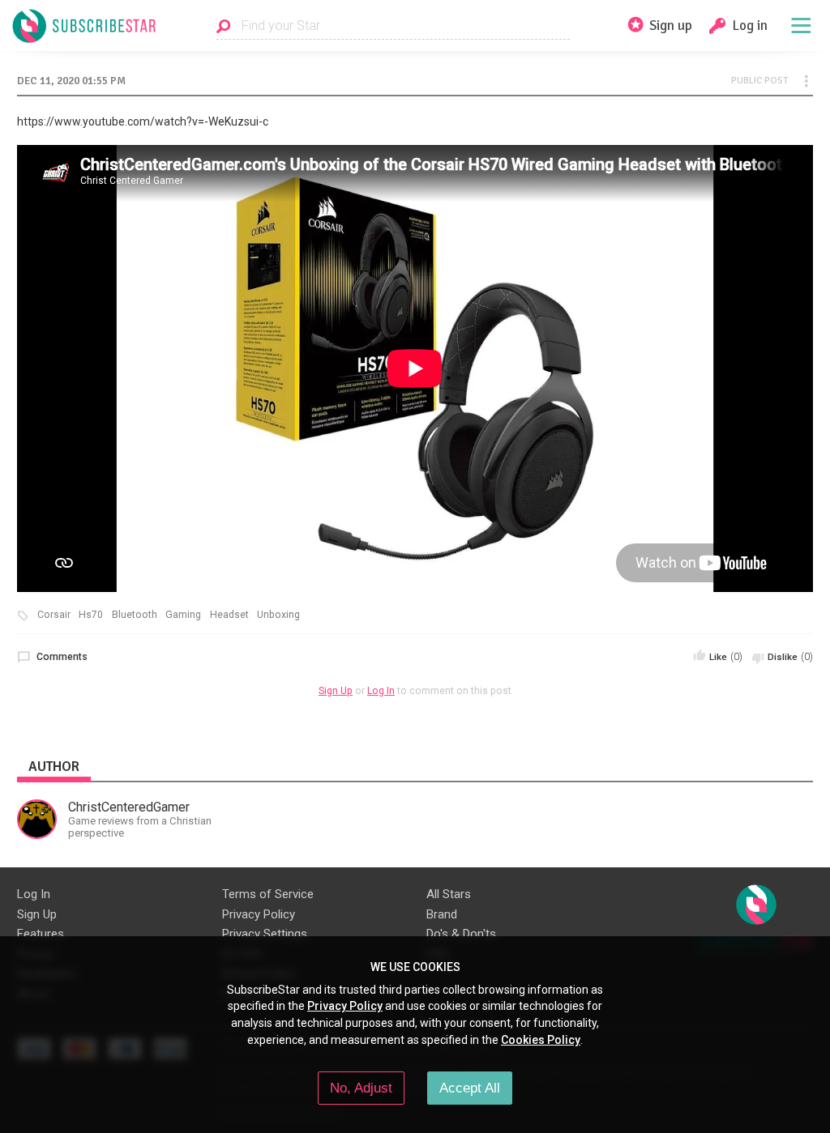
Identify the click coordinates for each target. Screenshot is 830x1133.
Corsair (54, 614)
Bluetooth (134, 614)
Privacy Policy (258, 914)
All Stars (448, 894)
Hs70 (91, 614)
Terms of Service (268, 894)
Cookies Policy (540, 1039)
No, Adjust (361, 1088)
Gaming (183, 614)
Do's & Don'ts (461, 933)
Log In (381, 690)
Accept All (469, 1088)
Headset (229, 614)
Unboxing (278, 614)
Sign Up (336, 690)
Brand (441, 914)
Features (40, 933)
